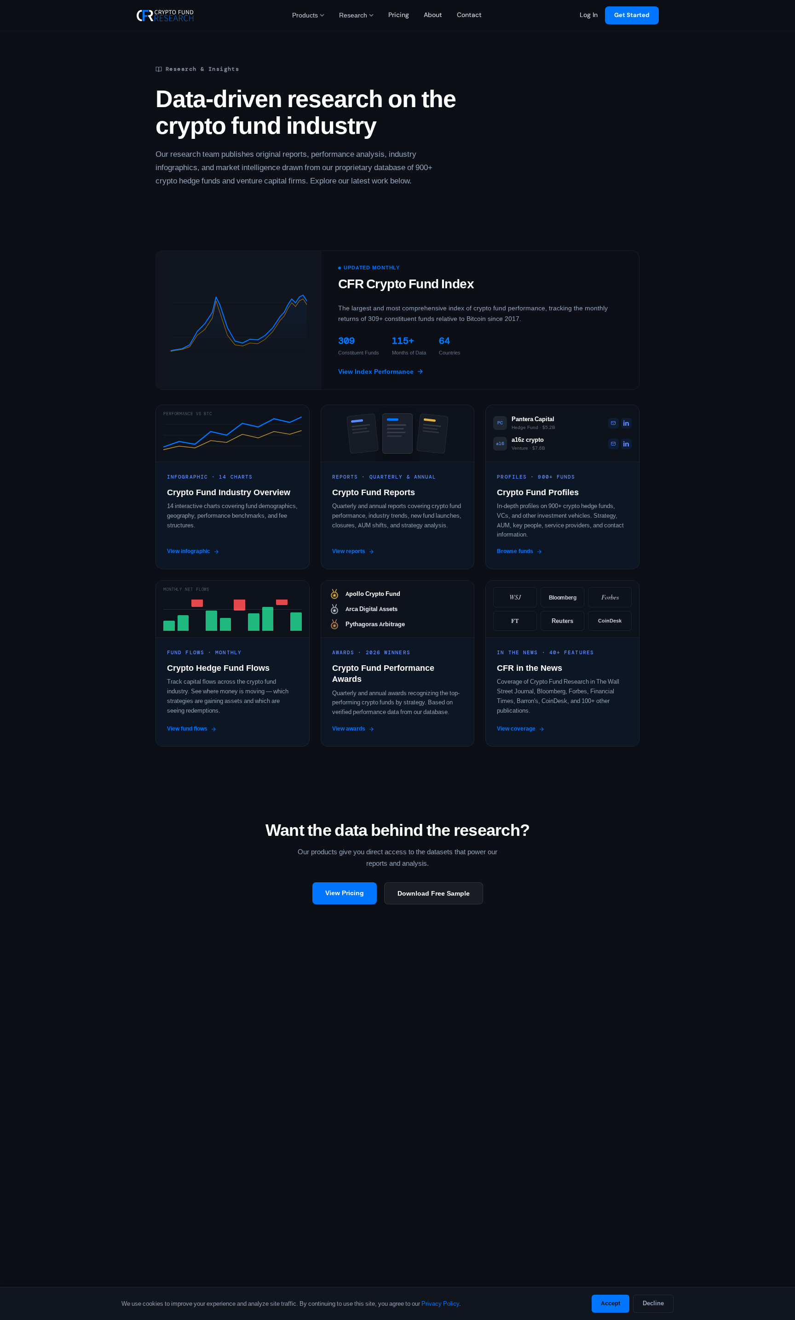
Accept (610, 1303)
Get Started (632, 14)
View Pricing (344, 893)
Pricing (398, 15)
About (433, 15)
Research (353, 15)
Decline (653, 1303)
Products (305, 15)
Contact (469, 15)
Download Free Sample (434, 893)
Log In (589, 15)
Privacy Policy (440, 1304)
